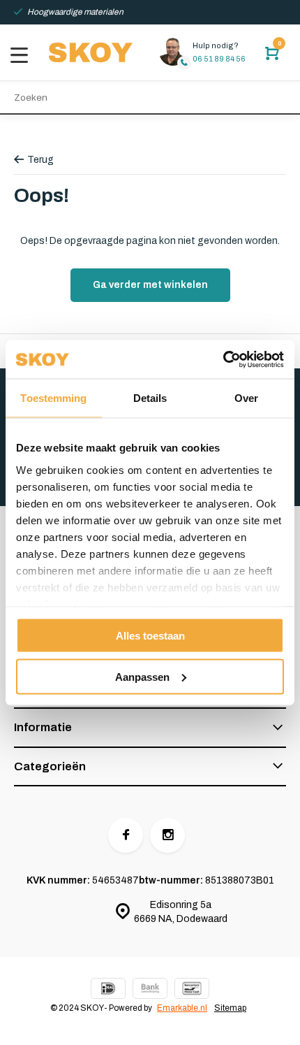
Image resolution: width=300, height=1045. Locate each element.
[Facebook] (125, 835)
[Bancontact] (191, 990)
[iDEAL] (108, 990)
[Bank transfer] (150, 990)
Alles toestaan (150, 636)
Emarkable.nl (182, 1008)
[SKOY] (91, 52)
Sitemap (230, 1008)
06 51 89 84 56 (219, 59)
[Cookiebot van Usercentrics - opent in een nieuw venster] (223, 359)
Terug (40, 159)
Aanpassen (142, 676)
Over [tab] (246, 398)
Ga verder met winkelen (150, 285)
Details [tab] (150, 398)
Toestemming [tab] (53, 398)
